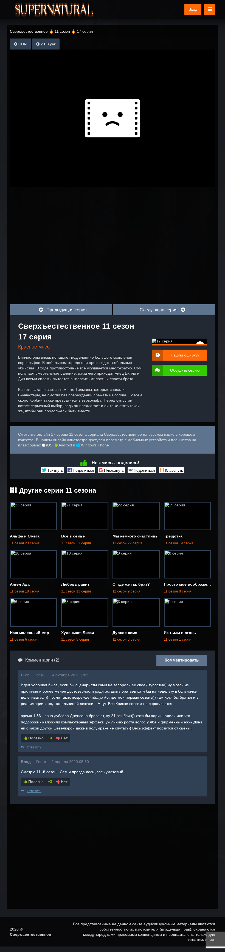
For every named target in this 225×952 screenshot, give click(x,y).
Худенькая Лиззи (77, 632)
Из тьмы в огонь (180, 632)
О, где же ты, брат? (131, 584)
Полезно (35, 738)
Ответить (34, 747)
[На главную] (54, 9)
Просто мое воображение (189, 584)
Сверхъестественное (30, 934)
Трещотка (173, 536)
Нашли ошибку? (185, 355)
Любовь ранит (75, 584)
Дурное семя (125, 632)
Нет (64, 738)
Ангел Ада (20, 584)
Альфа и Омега (25, 536)
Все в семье (73, 536)
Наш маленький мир (29, 632)
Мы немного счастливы (136, 536)
